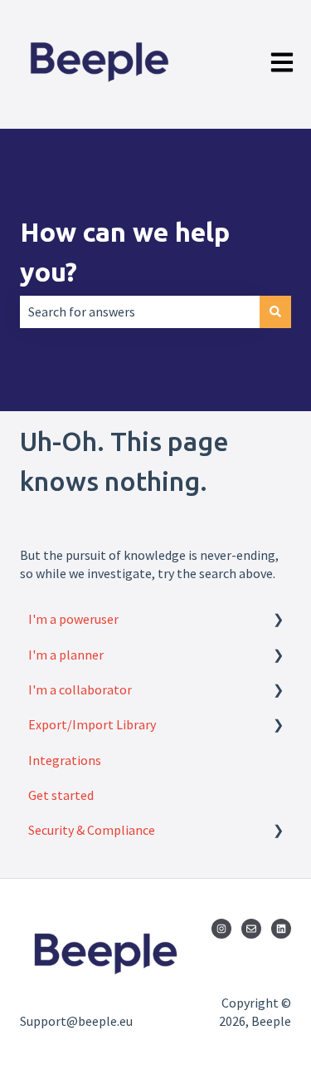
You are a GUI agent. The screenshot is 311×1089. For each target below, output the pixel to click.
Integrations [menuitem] (64, 760)
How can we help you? (125, 252)
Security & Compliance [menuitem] (91, 830)
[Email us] (251, 929)
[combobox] (140, 311)
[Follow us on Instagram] (221, 929)
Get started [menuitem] (61, 795)
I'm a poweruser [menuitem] (73, 619)
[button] (278, 620)
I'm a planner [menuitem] (66, 654)
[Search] (275, 311)
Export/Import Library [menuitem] (92, 724)
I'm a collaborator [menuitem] (80, 689)
